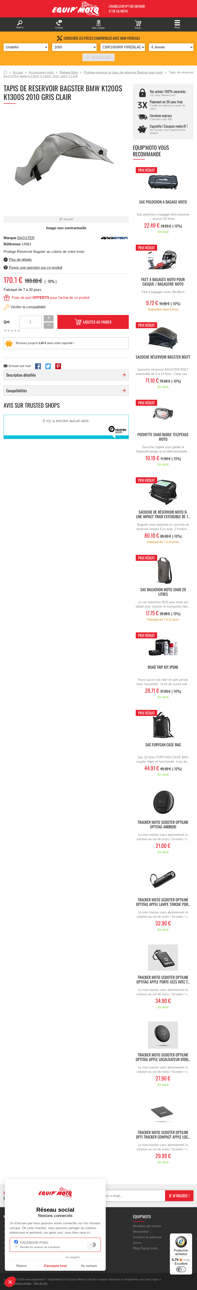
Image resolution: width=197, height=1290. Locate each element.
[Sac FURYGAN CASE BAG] (163, 725)
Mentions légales (21, 1283)
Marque (10, 238)
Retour (21, 1266)
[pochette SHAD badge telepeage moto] (163, 415)
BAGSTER (26, 238)
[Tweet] (48, 366)
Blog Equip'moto (145, 1248)
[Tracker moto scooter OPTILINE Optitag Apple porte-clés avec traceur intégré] (163, 958)
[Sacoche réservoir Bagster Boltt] (163, 337)
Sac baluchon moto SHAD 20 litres (163, 592)
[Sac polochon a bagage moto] (163, 182)
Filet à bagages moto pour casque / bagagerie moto (163, 282)
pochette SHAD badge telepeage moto (163, 437)
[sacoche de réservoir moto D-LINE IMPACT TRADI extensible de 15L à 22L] (163, 492)
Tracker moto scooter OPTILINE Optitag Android (163, 825)
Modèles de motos (147, 1226)
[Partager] (38, 366)
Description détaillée (21, 375)
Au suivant (89, 1266)
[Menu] (189, 1236)
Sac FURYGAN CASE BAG (163, 744)
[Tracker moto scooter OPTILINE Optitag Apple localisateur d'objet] (163, 1035)
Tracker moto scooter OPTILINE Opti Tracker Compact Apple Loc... (163, 1135)
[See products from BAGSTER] (114, 238)
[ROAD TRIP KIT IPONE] (163, 647)
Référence (13, 244)
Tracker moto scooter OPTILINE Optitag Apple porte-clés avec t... (163, 980)
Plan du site (40, 1283)
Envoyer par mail (20, 366)
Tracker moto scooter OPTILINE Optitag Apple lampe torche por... (163, 902)
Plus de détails (20, 259)
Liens (137, 1242)
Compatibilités (16, 390)
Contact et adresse (147, 1237)
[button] (10, 1282)
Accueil (5, 72)
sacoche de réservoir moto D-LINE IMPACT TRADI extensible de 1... (163, 514)
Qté (7, 322)
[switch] (181, 1269)
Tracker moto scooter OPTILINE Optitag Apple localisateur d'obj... (163, 1057)
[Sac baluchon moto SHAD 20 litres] (163, 570)
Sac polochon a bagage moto (163, 202)
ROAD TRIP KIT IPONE (163, 667)
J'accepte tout (55, 1266)
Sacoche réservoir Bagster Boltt (163, 357)
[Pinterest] (58, 366)
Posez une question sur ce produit (35, 267)
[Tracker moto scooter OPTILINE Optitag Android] (163, 802)
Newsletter (141, 1231)
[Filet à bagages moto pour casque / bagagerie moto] (163, 260)
